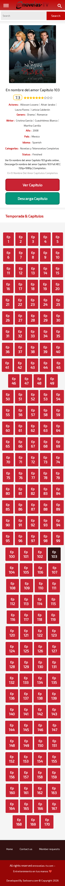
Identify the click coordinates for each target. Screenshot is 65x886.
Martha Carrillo (32, 125)
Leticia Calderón (41, 109)
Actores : (14, 104)
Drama (31, 114)
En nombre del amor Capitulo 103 (33, 90)
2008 (35, 130)
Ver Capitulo (32, 185)
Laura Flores (22, 109)
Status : (26, 154)
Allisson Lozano (29, 104)
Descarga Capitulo (32, 198)
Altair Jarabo (48, 104)
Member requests (49, 849)
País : (27, 136)
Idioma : (27, 142)
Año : (28, 130)
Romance (42, 114)
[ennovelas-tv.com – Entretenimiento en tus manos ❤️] (32, 4)
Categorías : (12, 148)
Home (9, 849)
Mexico (36, 136)
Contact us (26, 849)
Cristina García (24, 120)
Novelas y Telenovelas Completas (39, 148)
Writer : (10, 120)
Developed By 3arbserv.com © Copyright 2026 (32, 880)
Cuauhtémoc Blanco (46, 120)
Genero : (21, 114)
